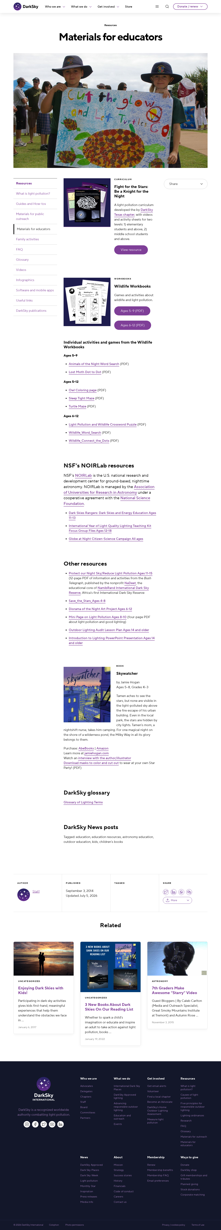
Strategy (119, 1170)
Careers (118, 1196)
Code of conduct (124, 1191)
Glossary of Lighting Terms (83, 802)
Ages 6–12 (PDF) (133, 325)
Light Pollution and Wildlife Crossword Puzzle (103, 424)
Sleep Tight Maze (81, 398)
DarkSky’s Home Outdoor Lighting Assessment (157, 1111)
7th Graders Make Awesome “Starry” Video (174, 990)
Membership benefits (160, 1170)
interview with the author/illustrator (104, 758)
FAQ (19, 249)
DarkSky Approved (91, 1165)
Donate (185, 1165)
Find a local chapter (159, 1096)
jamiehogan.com (96, 753)
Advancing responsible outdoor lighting (126, 1107)
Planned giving (189, 1184)
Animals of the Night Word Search (94, 364)
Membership (156, 1157)
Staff (36, 891)
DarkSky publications (31, 311)
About (118, 1157)
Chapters (85, 1096)
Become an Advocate (160, 1102)
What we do (79, 7)
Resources (110, 25)
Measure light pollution (155, 1121)
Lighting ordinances (192, 1115)
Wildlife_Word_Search (85, 433)
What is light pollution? (33, 194)
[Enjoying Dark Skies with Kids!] (44, 959)
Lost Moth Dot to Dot (85, 372)
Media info (86, 1202)
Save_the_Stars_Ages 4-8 (87, 601)
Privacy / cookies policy (173, 1225)
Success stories (123, 1175)
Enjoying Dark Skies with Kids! (40, 990)
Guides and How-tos (31, 204)
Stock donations (190, 1189)
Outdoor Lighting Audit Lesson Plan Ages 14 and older (109, 630)
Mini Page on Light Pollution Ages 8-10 (98, 617)
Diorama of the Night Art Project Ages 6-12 (100, 609)
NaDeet (130, 583)
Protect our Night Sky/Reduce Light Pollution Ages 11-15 (110, 573)
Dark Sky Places (89, 1170)
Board (84, 1107)
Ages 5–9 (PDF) (132, 311)
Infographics (25, 280)
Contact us (120, 1202)
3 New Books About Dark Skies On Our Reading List (109, 1007)
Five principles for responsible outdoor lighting (193, 1107)
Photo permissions (74, 1225)
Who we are (53, 7)
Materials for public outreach (30, 216)
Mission (118, 1165)
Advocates (86, 1086)
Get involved (106, 7)
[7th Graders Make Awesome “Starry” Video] (177, 959)
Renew (151, 1165)
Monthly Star (88, 1186)
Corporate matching (193, 1194)
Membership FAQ (158, 1175)
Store (128, 7)
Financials (120, 1186)
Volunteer (153, 1091)
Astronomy (160, 981)
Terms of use (198, 1225)
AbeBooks (86, 748)
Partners (85, 1118)
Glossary (22, 260)
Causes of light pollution (189, 1096)
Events (118, 1124)
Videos (21, 270)
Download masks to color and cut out (91, 763)
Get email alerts (156, 1086)
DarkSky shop (189, 1170)
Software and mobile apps (35, 290)
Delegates (86, 1091)
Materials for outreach (194, 1136)
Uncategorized (29, 981)
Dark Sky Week (89, 1175)
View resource (131, 250)
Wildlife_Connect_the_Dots (89, 441)
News (84, 1157)
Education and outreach (122, 1117)
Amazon (102, 748)
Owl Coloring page (83, 390)
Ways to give (189, 1157)
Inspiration (86, 1191)
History (118, 1180)
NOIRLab (83, 475)
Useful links (24, 300)
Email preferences (158, 1180)
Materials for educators (33, 229)
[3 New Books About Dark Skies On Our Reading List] (110, 967)
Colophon (54, 1225)
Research (186, 1120)
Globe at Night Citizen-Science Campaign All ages (106, 539)
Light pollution (89, 1180)
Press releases (88, 1196)
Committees (87, 1112)
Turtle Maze (77, 406)
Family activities (27, 239)
